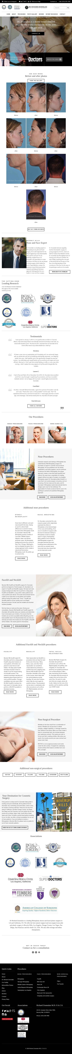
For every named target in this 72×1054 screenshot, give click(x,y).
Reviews (41, 14)
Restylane (64, 774)
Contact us (53, 1)
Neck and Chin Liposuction (44, 993)
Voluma (41, 774)
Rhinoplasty (21, 979)
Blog (3, 988)
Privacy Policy (5, 999)
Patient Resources (52, 14)
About (14, 14)
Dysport (19, 774)
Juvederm (53, 774)
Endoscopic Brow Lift (43, 987)
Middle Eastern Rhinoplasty (25, 984)
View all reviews (36, 406)
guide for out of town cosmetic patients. (15, 827)
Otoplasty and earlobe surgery (45, 996)
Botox (7, 774)
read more (21, 558)
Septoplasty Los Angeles (24, 990)
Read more (42, 497)
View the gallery (36, 80)
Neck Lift (39, 984)
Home (8, 14)
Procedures (22, 14)
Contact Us (36, 33)
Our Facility (5, 982)
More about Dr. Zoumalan (59, 271)
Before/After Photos (7, 985)
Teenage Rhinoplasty (23, 981)
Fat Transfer (60, 984)
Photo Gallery (32, 14)
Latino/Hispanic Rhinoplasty (25, 987)
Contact (62, 14)
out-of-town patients (36, 229)
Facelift (39, 979)
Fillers (30, 774)
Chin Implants (41, 990)
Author (4, 991)
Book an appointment (56, 497)
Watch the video (53, 59)
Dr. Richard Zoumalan (8, 979)
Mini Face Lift (41, 981)
